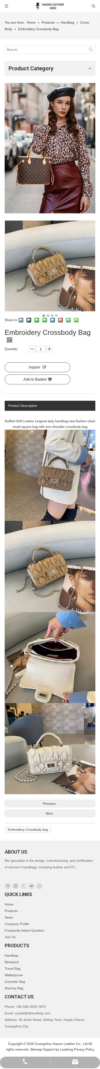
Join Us (10, 937)
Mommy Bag (14, 988)
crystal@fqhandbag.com (32, 1013)
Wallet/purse (14, 975)
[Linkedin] (15, 886)
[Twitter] (23, 886)
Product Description (22, 406)
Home (9, 904)
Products (11, 911)
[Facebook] (7, 886)
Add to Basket (35, 379)
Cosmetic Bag (15, 981)
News (9, 917)
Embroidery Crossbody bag (28, 829)
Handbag (11, 955)
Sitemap (36, 1049)
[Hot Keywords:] (91, 49)
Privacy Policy (84, 1049)
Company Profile (17, 924)
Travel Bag (12, 968)
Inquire (34, 367)
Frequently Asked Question (24, 930)
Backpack (12, 962)
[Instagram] (39, 886)
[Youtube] (31, 886)
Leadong (66, 1049)
